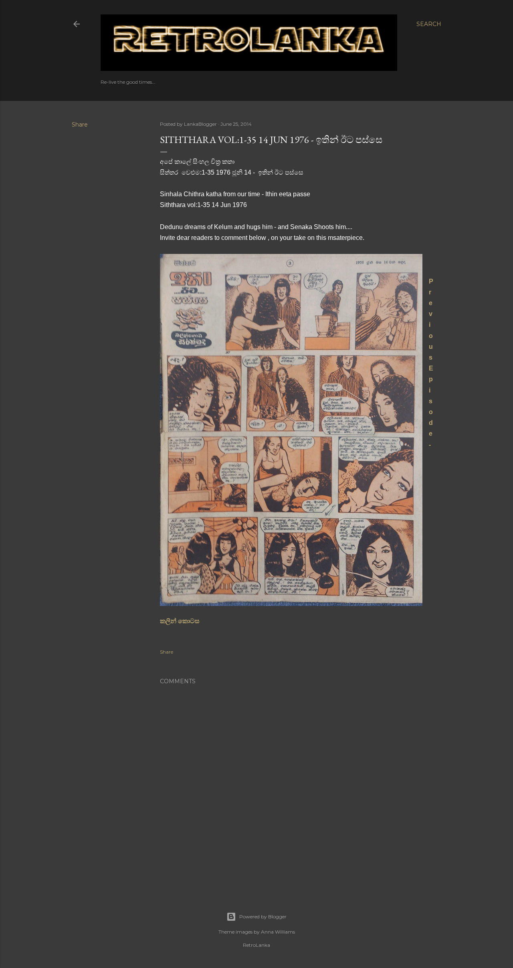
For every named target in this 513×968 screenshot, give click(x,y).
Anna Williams (278, 932)
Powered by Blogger (263, 917)
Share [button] (80, 124)
